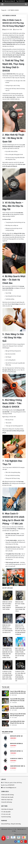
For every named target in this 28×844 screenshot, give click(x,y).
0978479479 (21, 1)
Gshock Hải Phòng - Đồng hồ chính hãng (11, 823)
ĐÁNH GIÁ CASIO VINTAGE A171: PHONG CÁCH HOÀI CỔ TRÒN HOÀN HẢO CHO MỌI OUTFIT (7, 628)
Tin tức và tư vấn (6, 814)
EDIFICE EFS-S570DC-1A (16, 751)
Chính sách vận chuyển (7, 797)
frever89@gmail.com (11, 787)
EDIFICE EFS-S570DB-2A (16, 743)
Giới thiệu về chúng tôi (7, 809)
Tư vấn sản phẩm (6, 811)
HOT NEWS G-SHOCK (13, 10)
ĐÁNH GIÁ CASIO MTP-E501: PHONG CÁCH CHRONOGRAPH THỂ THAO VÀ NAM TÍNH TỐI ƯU (20, 606)
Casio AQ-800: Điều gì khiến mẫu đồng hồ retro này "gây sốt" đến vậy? (17, 700)
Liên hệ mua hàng (6, 816)
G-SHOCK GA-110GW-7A (16, 758)
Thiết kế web (20, 829)
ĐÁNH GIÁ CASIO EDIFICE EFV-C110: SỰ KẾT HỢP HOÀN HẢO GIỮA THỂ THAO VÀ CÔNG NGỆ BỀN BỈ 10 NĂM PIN (20, 629)
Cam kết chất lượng (7, 802)
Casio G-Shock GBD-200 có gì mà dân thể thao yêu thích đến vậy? (18, 693)
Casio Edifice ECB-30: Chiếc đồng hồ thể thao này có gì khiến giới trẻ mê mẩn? (17, 723)
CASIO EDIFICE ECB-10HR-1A (17, 766)
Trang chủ (3, 10)
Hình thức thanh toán (7, 799)
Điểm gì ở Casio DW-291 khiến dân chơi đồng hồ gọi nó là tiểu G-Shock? (18, 715)
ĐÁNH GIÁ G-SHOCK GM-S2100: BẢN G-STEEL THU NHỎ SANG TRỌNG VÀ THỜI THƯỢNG (7, 605)
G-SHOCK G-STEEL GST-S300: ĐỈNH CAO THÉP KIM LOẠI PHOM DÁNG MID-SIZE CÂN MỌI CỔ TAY (20, 676)
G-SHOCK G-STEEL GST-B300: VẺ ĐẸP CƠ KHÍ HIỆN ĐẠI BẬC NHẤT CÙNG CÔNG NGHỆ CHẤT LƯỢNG (7, 675)
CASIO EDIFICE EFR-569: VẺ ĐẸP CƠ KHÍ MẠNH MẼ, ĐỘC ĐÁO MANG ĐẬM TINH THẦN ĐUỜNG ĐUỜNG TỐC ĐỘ (7, 653)
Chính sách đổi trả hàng (8, 794)
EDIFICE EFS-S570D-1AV (16, 736)
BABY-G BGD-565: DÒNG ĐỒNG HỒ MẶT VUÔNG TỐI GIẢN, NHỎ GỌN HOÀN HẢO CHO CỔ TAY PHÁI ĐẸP (20, 653)
